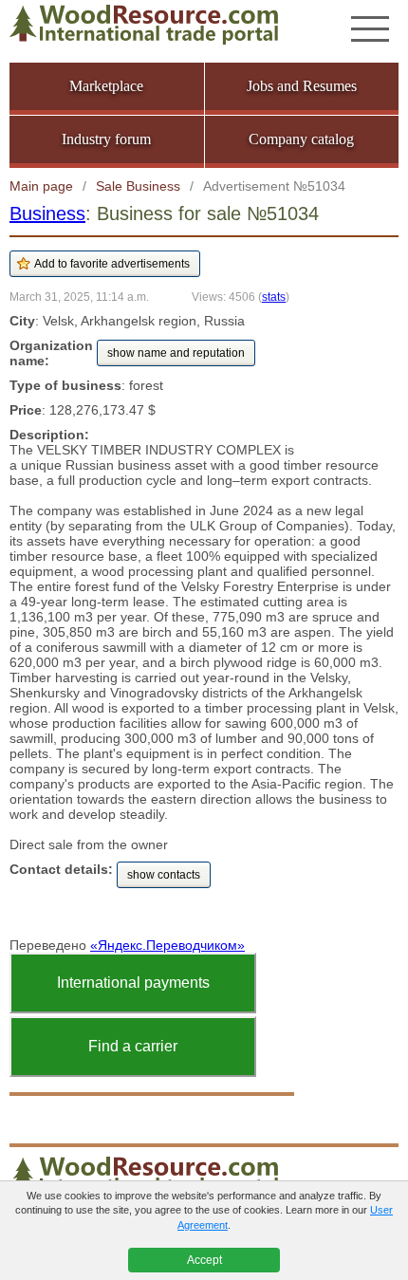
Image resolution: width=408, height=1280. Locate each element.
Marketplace (106, 86)
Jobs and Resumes (302, 86)
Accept (204, 1260)
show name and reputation (176, 353)
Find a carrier (132, 1046)
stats (274, 296)
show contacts (163, 874)
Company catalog (301, 139)
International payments (133, 982)
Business (47, 213)
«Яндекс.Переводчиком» (167, 945)
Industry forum (106, 139)
